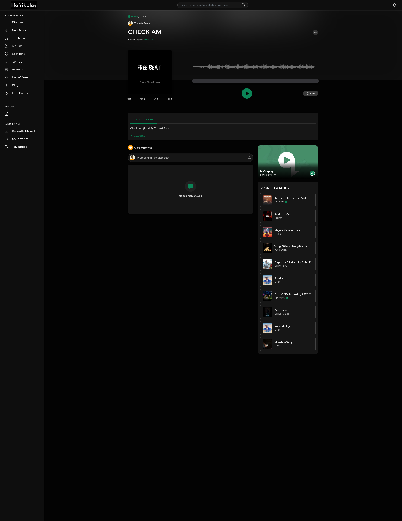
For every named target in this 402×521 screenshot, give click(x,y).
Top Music (19, 38)
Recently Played (23, 131)
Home (134, 16)
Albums (17, 46)
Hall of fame (20, 77)
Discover (18, 22)
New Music (19, 30)
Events (17, 114)
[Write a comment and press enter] (190, 157)
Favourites (20, 146)
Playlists (17, 69)
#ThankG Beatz (139, 136)
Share (312, 93)
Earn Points (20, 93)
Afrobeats (150, 39)
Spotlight (18, 53)
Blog (15, 85)
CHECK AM (145, 32)
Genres (17, 61)
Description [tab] (143, 119)
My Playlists (20, 138)
